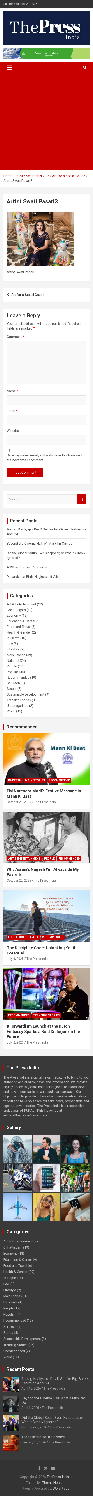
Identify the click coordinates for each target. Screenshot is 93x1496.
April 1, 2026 (30, 1408)
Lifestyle (13, 649)
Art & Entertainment (21, 604)
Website (13, 431)
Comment (15, 337)
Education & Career (21, 621)
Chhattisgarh (16, 610)
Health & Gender (19, 632)
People (12, 666)
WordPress (61, 1489)
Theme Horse (52, 1483)
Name (12, 391)
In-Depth (13, 638)
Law (10, 644)
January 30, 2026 (33, 1442)
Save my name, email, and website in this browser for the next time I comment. (46, 457)
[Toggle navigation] (9, 67)
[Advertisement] (46, 121)
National (13, 661)
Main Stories (16, 655)
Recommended (18, 677)
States (11, 689)
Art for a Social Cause (27, 295)
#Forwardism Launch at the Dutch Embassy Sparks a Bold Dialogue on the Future (43, 1031)
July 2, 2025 (15, 1042)
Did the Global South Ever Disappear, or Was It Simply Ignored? (52, 1419)
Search (81, 499)
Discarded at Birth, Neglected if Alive (33, 577)
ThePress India (58, 1477)
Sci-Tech (13, 683)
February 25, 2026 (34, 1427)
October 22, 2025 (19, 880)
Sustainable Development (25, 694)
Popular (12, 672)
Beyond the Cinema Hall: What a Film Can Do (40, 544)
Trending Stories (19, 700)
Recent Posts (20, 1369)
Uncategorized (17, 706)
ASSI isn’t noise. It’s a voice (27, 567)
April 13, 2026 (31, 1388)
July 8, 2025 (15, 959)
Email (12, 411)
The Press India (45, 802)
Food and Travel (18, 627)
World (11, 711)
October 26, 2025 (19, 802)
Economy (14, 615)
